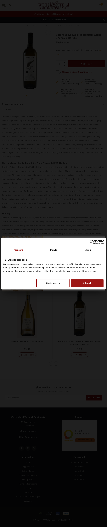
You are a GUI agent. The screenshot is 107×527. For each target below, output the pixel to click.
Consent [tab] (18, 250)
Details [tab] (53, 250)
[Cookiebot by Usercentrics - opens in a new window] (91, 242)
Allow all (87, 283)
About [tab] (88, 250)
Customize (51, 283)
